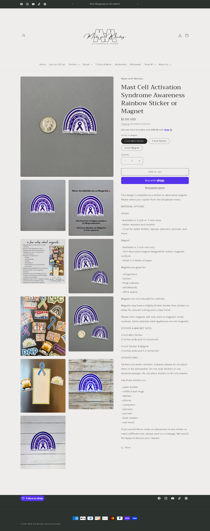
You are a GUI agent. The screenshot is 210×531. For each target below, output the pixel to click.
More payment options (155, 188)
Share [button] (128, 447)
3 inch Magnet (131, 148)
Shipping (125, 124)
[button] (23, 35)
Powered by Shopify (52, 524)
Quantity (125, 155)
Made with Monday (35, 524)
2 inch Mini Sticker (134, 141)
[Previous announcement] (72, 4)
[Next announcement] (137, 4)
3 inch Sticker (159, 141)
